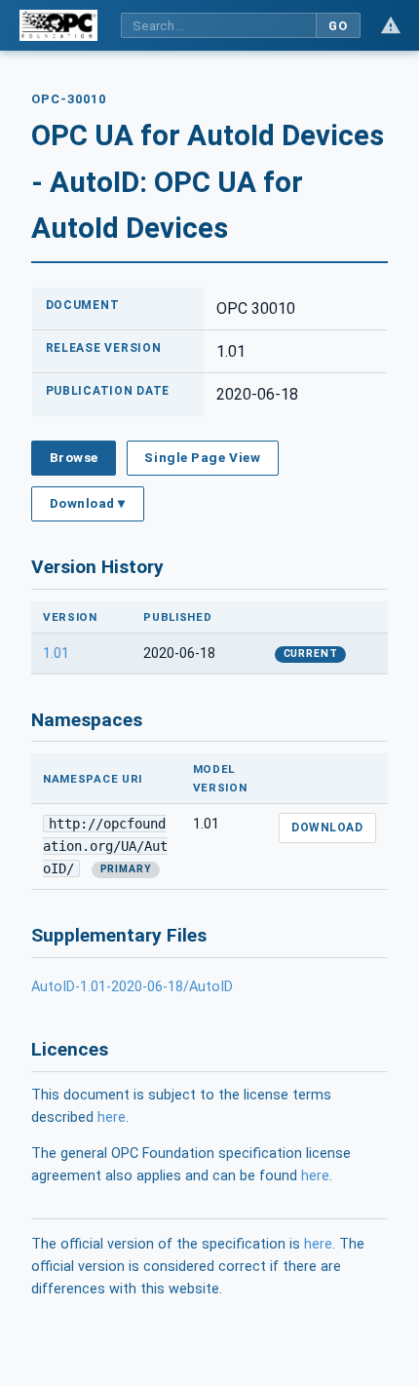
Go (337, 26)
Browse (74, 457)
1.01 (56, 653)
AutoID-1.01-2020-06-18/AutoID (132, 987)
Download (326, 827)
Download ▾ (88, 503)
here (111, 1117)
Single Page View (202, 457)
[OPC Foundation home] (58, 25)
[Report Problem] (390, 25)
